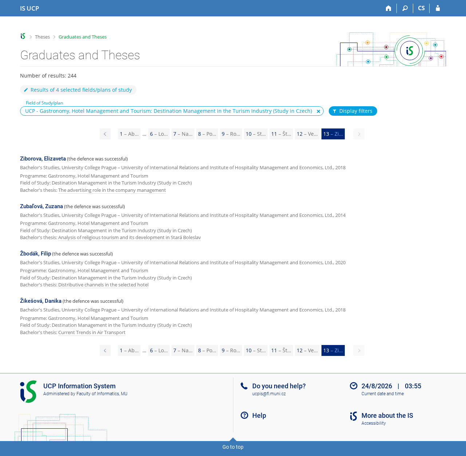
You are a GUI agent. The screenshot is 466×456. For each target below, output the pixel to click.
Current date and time (383, 393)
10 (256, 133)
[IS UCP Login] (438, 8)
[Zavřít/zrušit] (318, 111)
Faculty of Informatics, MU (101, 393)
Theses (42, 36)
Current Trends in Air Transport (92, 332)
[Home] (388, 8)
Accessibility (374, 423)
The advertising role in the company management (112, 190)
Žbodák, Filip (35, 253)
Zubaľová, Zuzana (41, 206)
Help (259, 415)
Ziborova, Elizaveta (43, 158)
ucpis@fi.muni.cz (269, 393)
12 (307, 133)
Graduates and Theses (83, 36)
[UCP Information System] (23, 36)
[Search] (405, 8)
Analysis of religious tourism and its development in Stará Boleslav (129, 237)
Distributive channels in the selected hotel (103, 284)
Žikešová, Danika (41, 301)
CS (421, 8)
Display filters (355, 110)
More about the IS (387, 415)
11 (281, 133)
